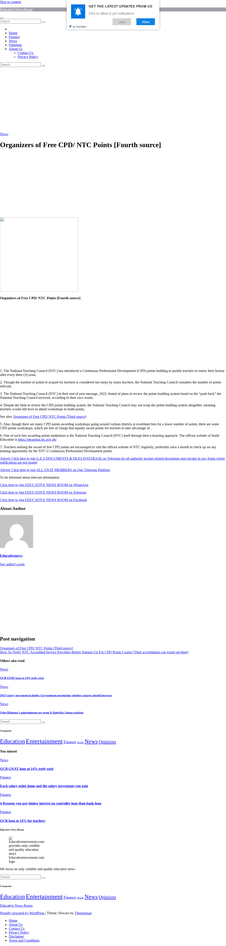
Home (13, 33)
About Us (16, 49)
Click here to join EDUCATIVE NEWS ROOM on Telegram (43, 492)
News (13, 41)
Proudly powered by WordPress (22, 913)
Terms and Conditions (24, 940)
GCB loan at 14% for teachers (22, 821)
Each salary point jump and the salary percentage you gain (44, 786)
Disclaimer (16, 936)
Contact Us (25, 53)
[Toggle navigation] (2, 18)
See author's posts (12, 564)
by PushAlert (80, 26)
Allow (146, 21)
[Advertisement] (113, 99)
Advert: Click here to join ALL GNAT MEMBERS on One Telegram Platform (55, 470)
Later (122, 21)
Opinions (15, 45)
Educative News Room (16, 9)
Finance (14, 37)
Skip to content (10, 2)
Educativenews (11, 556)
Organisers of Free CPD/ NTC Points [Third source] (49, 416)
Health (80, 742)
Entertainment (44, 741)
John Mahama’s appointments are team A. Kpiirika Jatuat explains (41, 712)
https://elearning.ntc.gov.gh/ (37, 439)
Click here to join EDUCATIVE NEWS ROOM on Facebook (43, 500)
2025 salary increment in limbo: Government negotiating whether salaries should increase (56, 695)
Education (12, 741)
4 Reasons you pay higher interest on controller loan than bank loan (50, 803)
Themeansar (83, 913)
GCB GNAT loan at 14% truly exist (22, 678)
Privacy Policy (28, 57)
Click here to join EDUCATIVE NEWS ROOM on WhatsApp (44, 485)
